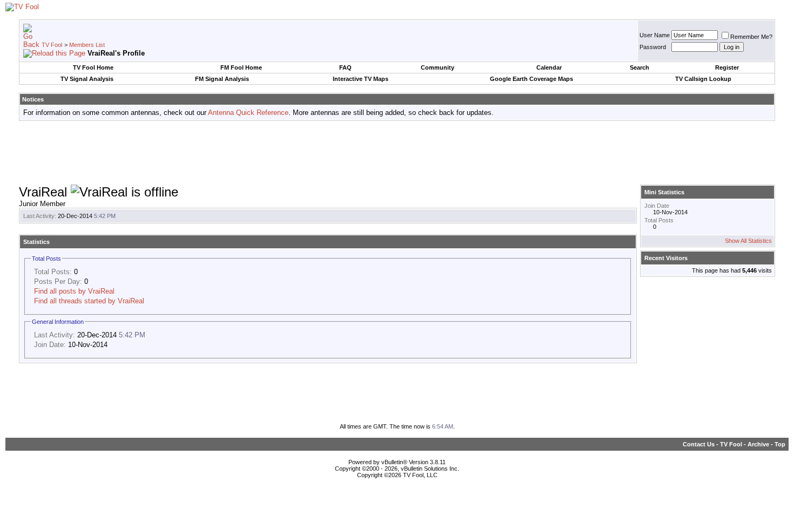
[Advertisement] (397, 153)
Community (437, 67)
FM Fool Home (241, 67)
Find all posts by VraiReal (74, 291)
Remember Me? (751, 36)
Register (727, 67)
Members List (87, 45)
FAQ (345, 67)
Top (780, 444)
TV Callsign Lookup (703, 79)
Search (639, 67)
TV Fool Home (93, 67)
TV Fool (52, 45)
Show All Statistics (748, 240)
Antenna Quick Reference (248, 112)
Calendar (549, 67)
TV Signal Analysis (86, 79)
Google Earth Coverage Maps (531, 79)
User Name (655, 35)
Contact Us (699, 444)
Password (653, 47)
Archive (758, 444)
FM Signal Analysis (222, 79)
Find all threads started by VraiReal (89, 301)
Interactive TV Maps (360, 79)
